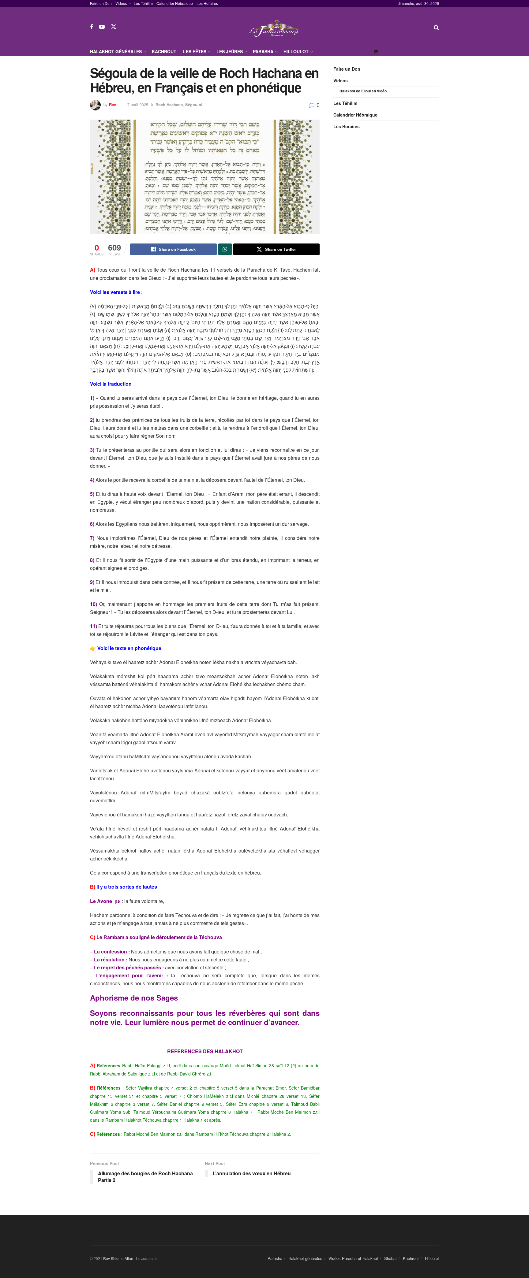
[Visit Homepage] (275, 26)
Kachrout (164, 51)
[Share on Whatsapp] (225, 249)
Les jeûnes (229, 51)
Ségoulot (193, 104)
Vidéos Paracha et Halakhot (353, 1258)
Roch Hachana (169, 104)
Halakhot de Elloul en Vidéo (363, 91)
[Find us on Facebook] (91, 27)
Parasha (263, 51)
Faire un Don (101, 3)
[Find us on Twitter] (113, 26)
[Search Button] (436, 27)
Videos (121, 3)
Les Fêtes (194, 51)
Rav (112, 104)
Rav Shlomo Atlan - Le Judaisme (130, 1258)
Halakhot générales (116, 51)
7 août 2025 (137, 104)
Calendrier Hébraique (174, 3)
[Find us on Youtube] (102, 27)
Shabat (390, 1258)
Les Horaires (207, 3)
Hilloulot (296, 51)
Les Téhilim (143, 3)
